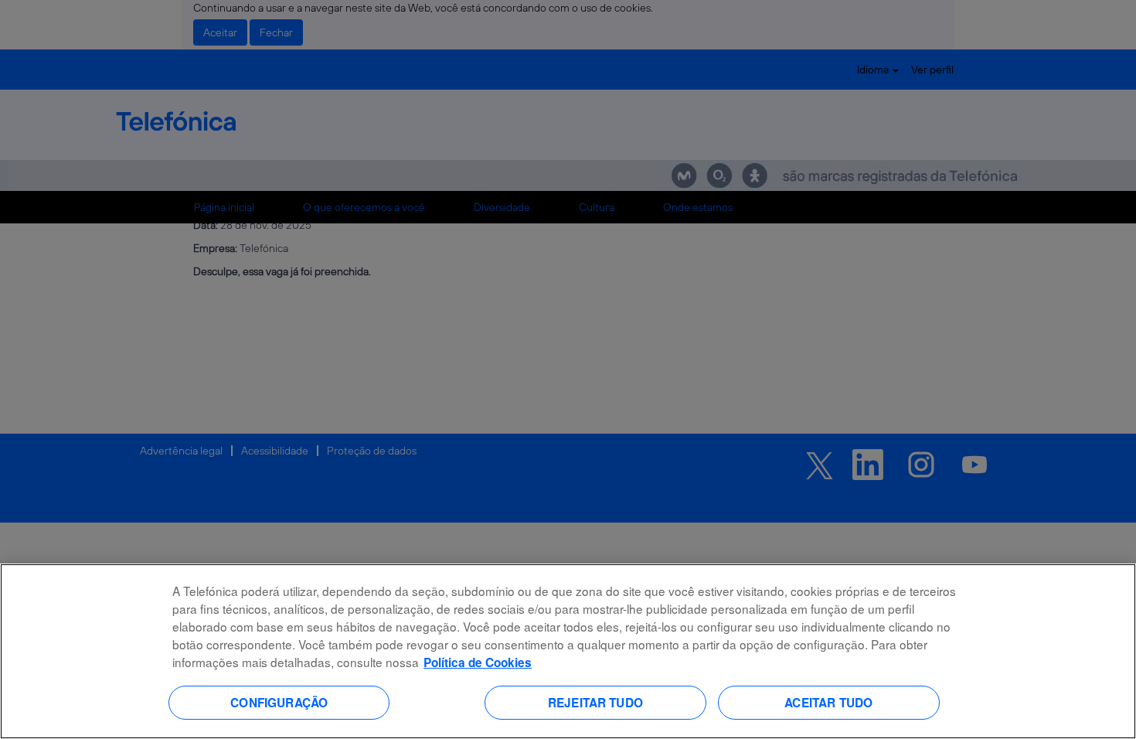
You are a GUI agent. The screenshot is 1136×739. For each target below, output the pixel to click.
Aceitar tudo (828, 701)
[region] (568, 651)
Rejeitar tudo (595, 701)
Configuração (279, 701)
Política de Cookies (477, 662)
